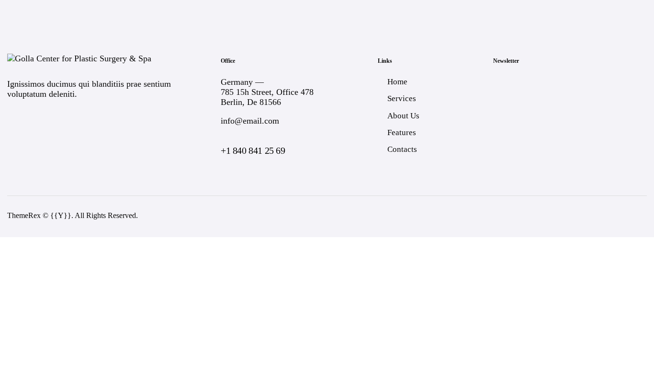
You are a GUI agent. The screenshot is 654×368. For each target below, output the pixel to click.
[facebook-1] (559, 216)
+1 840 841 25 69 (253, 150)
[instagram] (635, 216)
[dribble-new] (610, 216)
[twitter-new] (585, 216)
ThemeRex (24, 215)
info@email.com (250, 121)
